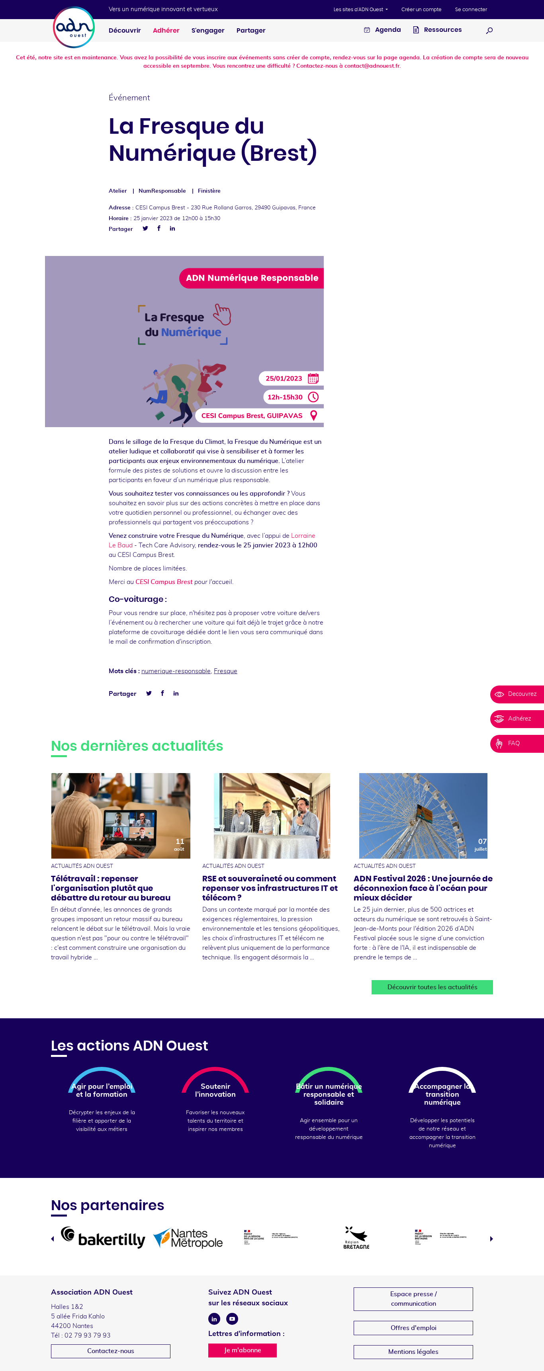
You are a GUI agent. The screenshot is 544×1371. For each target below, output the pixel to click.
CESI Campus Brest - (225, 208)
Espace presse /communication (413, 1299)
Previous (52, 1239)
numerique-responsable (176, 671)
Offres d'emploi (413, 1328)
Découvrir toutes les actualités (432, 987)
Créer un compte (421, 9)
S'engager (208, 30)
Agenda (387, 30)
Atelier (118, 191)
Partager (251, 30)
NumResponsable (162, 191)
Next (491, 1239)
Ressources (442, 30)
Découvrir (125, 30)
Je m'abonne (242, 1350)
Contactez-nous (110, 1351)
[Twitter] (145, 228)
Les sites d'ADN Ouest (359, 9)
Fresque (225, 671)
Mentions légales (413, 1352)
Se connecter (471, 9)
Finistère (209, 191)
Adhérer (166, 30)
